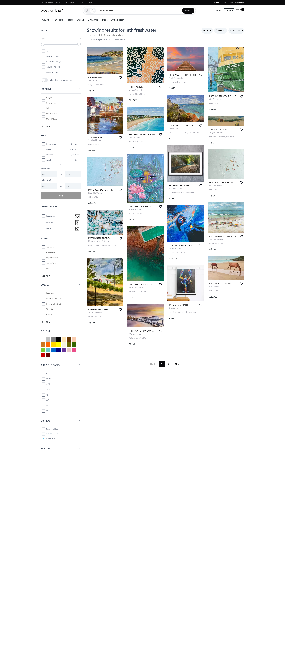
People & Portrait (53, 304)
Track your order (236, 2)
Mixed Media (51, 119)
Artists (70, 19)
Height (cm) (46, 180)
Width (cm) (45, 168)
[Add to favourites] (120, 77)
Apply (60, 195)
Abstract (50, 247)
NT (47, 411)
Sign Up (229, 10)
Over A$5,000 (52, 56)
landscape (50, 216)
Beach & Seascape (54, 298)
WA (47, 400)
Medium (49, 154)
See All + (46, 126)
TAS (48, 389)
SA (47, 405)
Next (177, 364)
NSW (48, 379)
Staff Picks (57, 19)
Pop (47, 268)
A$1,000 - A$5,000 (54, 61)
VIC (47, 373)
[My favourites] (237, 10)
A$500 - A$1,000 (54, 67)
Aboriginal (50, 252)
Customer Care (219, 2)
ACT (48, 384)
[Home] (52, 10)
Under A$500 (52, 72)
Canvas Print (51, 103)
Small (48, 160)
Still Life (49, 309)
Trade (105, 19)
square (49, 228)
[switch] (45, 80)
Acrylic (49, 97)
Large (48, 149)
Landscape (50, 293)
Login (218, 10)
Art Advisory (117, 19)
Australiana (51, 263)
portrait (49, 222)
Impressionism (52, 257)
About (80, 19)
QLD (48, 395)
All (47, 51)
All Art (45, 19)
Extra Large (51, 144)
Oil (47, 108)
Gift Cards (93, 19)
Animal (49, 314)
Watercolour (51, 114)
